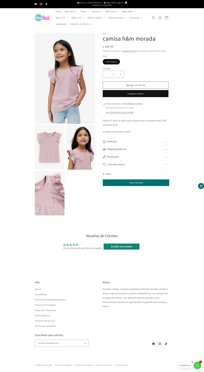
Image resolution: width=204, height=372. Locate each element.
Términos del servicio (45, 321)
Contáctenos (41, 294)
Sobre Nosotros (42, 315)
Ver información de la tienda (120, 112)
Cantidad (107, 68)
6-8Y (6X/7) (111, 61)
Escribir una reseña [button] (121, 246)
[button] (71, 11)
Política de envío (121, 365)
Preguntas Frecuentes (45, 310)
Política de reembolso (45, 326)
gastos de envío (130, 51)
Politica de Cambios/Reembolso (50, 299)
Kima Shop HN (46, 365)
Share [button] (108, 174)
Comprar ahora (136, 93)
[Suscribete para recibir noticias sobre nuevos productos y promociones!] (85, 343)
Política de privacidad (84, 365)
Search (38, 289)
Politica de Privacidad (45, 305)
